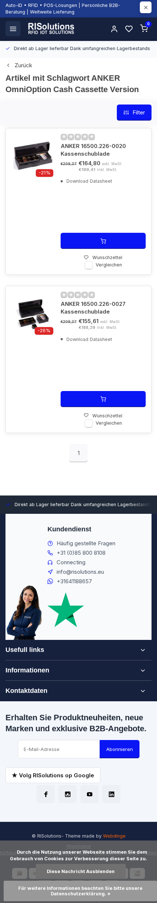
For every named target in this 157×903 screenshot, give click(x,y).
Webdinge (114, 836)
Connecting (71, 562)
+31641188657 (74, 581)
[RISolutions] (51, 28)
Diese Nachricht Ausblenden (81, 871)
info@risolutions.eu (80, 571)
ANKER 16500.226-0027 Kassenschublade (93, 307)
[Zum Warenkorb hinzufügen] (103, 241)
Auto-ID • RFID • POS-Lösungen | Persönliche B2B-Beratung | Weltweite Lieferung (62, 9)
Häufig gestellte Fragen (86, 543)
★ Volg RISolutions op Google (53, 775)
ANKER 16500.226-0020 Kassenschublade (93, 150)
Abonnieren (119, 749)
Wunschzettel (107, 257)
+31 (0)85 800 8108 (81, 552)
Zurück (23, 65)
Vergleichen (109, 265)
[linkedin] (111, 794)
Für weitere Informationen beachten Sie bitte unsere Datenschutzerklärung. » (80, 890)
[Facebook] (46, 794)
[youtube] (89, 794)
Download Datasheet (88, 181)
